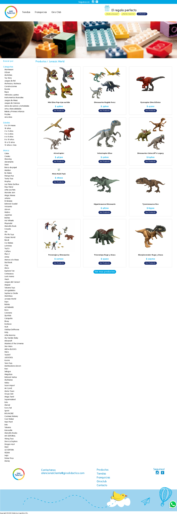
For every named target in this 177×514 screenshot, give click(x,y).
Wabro (7, 212)
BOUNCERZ (9, 413)
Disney (7, 461)
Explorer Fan (10, 271)
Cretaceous (9, 274)
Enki (6, 425)
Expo (6, 302)
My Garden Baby (11, 338)
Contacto (102, 485)
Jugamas (8, 215)
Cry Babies (9, 243)
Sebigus (8, 371)
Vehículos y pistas (12, 95)
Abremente (9, 162)
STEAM (7, 72)
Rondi (7, 240)
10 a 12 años (10, 142)
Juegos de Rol (10, 81)
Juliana (7, 198)
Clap (6, 265)
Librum (7, 209)
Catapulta (8, 318)
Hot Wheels (9, 221)
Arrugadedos (10, 290)
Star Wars (8, 346)
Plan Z (7, 254)
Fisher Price (9, 458)
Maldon (8, 170)
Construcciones (11, 86)
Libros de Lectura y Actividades (17, 106)
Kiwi (6, 369)
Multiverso (9, 380)
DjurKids (8, 316)
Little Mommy (10, 335)
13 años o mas (10, 145)
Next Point (9, 422)
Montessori (9, 70)
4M (6, 232)
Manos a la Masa (12, 260)
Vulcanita (8, 207)
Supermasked (10, 399)
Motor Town (9, 391)
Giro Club (56, 12)
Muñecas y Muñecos (13, 84)
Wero (7, 352)
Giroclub (102, 481)
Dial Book (8, 262)
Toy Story (8, 78)
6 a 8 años (9, 137)
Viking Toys (9, 439)
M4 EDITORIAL (10, 436)
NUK (6, 327)
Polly (6, 332)
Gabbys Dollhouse (12, 330)
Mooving (8, 159)
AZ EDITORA (9, 450)
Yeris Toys (8, 363)
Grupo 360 (9, 394)
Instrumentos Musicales (14, 98)
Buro (6, 310)
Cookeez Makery (11, 416)
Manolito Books (11, 433)
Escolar (7, 89)
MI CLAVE (8, 388)
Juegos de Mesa (11, 100)
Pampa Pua (9, 176)
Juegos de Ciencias (12, 103)
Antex (7, 257)
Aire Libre (8, 117)
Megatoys (8, 374)
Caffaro (8, 251)
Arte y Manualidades (13, 109)
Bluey (7, 321)
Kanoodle (8, 430)
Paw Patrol (9, 187)
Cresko (7, 156)
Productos (102, 469)
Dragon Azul (10, 444)
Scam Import (10, 385)
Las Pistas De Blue (12, 184)
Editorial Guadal (11, 204)
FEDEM (7, 453)
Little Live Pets (10, 190)
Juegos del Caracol (12, 282)
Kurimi (7, 360)
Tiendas (26, 12)
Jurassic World (10, 299)
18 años (8, 128)
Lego (6, 455)
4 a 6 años (9, 134)
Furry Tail (8, 408)
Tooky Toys (9, 179)
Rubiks (7, 304)
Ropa (7, 92)
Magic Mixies (10, 195)
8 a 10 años (9, 139)
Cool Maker (9, 419)
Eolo (6, 402)
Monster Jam (10, 193)
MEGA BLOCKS (10, 349)
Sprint (7, 411)
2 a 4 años (9, 131)
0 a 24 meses (10, 125)
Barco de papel (11, 167)
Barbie (7, 218)
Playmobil (8, 223)
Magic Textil (9, 397)
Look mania (9, 276)
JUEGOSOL (9, 358)
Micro (7, 268)
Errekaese (8, 201)
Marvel (7, 405)
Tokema (8, 427)
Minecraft (8, 341)
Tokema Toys (10, 288)
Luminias (8, 246)
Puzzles (7, 114)
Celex (7, 153)
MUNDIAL (8, 75)
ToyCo (7, 248)
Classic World (10, 237)
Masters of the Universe (14, 344)
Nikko (7, 383)
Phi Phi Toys (9, 235)
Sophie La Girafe (11, 293)
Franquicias (41, 12)
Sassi (7, 165)
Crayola (8, 229)
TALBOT (7, 355)
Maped (7, 285)
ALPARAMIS (9, 307)
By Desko (8, 173)
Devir (7, 447)
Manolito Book (10, 226)
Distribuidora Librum (13, 366)
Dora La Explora (11, 441)
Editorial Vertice (11, 377)
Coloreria (8, 313)
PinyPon (8, 181)
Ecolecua (8, 324)
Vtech (7, 279)
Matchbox (9, 296)
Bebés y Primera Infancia (14, 112)
